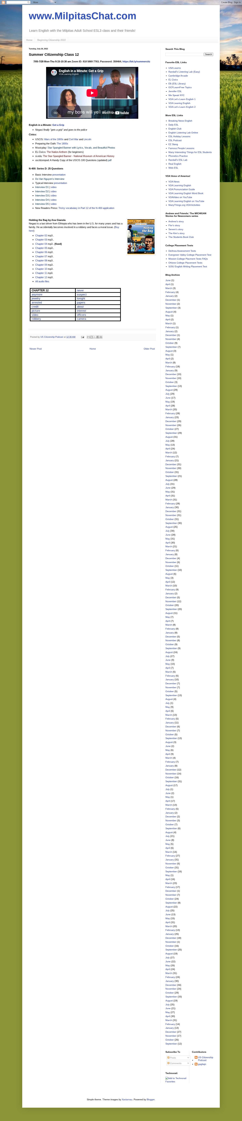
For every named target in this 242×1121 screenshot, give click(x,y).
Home (29, 40)
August (169, 311)
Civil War (73, 139)
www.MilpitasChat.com (82, 15)
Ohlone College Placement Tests (185, 262)
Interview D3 (42, 195)
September (171, 307)
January (169, 296)
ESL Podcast (175, 140)
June (168, 280)
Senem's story (175, 229)
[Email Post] (82, 337)
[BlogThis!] (91, 337)
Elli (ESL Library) (177, 83)
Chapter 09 (41, 264)
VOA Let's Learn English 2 (182, 107)
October (169, 343)
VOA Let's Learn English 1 (182, 99)
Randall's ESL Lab (177, 160)
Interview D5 (42, 203)
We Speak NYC (176, 95)
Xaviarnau (127, 1099)
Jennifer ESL (175, 91)
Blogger (151, 1099)
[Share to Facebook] (97, 337)
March (168, 288)
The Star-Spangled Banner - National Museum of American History (78, 156)
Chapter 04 (41, 243)
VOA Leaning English (179, 103)
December (170, 300)
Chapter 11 (41, 273)
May (167, 315)
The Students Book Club (181, 237)
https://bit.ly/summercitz (136, 61)
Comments (175, 1063)
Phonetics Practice (178, 156)
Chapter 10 (41, 268)
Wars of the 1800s (54, 139)
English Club (174, 128)
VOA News (173, 181)
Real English (174, 164)
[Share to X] (94, 337)
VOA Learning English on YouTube (186, 201)
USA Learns (174, 68)
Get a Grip (58, 125)
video (53, 187)
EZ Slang (173, 144)
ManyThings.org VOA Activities (184, 205)
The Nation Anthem (57, 152)
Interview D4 (42, 199)
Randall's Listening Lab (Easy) (184, 71)
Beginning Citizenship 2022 (51, 40)
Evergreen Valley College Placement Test (189, 254)
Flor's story (174, 225)
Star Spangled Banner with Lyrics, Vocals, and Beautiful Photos (81, 147)
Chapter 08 (41, 260)
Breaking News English (180, 120)
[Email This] (88, 337)
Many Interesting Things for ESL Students (190, 152)
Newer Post (36, 348)
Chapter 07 (41, 256)
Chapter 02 (41, 235)
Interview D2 (42, 191)
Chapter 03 (41, 239)
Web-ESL (173, 167)
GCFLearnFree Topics (180, 87)
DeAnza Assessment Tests (182, 251)
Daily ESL (173, 124)
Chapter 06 (41, 252)
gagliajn (202, 1064)
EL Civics (173, 79)
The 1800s (62, 143)
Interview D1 (42, 187)
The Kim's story (176, 233)
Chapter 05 (41, 248)
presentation (59, 174)
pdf (109, 160)
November (170, 303)
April (167, 284)
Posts (172, 1057)
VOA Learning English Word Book (185, 193)
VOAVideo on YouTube (180, 197)
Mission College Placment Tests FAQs (188, 258)
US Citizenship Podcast (205, 1058)
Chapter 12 (41, 277)
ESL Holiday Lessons (179, 136)
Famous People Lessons (181, 148)
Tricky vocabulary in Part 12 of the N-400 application (86, 208)
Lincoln (87, 139)
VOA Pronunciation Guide (181, 189)
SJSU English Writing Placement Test (187, 266)
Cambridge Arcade (178, 75)
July (167, 393)
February (170, 292)
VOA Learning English (179, 185)
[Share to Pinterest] (101, 337)
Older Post (149, 348)
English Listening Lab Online (183, 132)
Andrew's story (176, 221)
